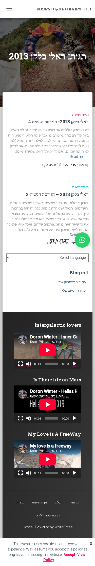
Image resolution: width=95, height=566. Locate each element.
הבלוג (59, 502)
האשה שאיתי (80, 114)
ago (51, 164)
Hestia (28, 527)
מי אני (75, 502)
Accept (69, 555)
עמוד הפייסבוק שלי (72, 282)
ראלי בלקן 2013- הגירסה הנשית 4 (58, 121)
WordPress (63, 527)
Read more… (77, 157)
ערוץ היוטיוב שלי (74, 290)
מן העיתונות (39, 502)
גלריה (20, 502)
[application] (47, 350)
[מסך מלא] (20, 363)
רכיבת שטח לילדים (48, 515)
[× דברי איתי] (82, 240)
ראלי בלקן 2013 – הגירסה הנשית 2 (57, 194)
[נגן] (74, 363)
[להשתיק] (28, 363)
